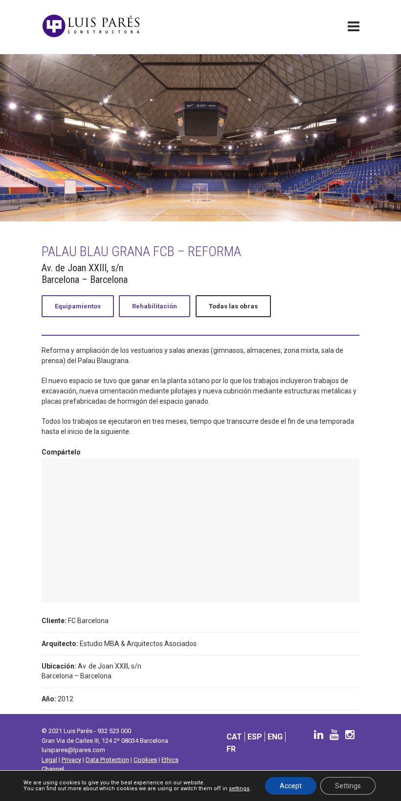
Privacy (71, 759)
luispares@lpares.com (73, 750)
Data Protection (107, 759)
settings (239, 789)
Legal (49, 759)
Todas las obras (233, 306)
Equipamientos (78, 306)
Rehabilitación (154, 306)
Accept (291, 786)
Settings (348, 786)
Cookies (145, 759)
